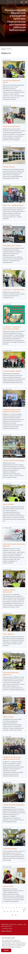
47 (23, 911)
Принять (6, 950)
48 (12, 915)
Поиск (21, 2)
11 (7, 911)
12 (11, 911)
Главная (3, 49)
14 (17, 911)
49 (15, 915)
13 (14, 911)
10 (4, 911)
